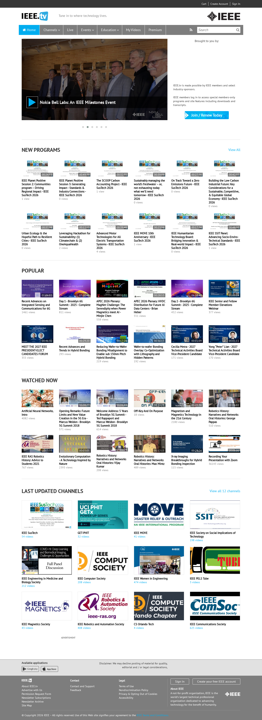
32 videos (83, 536)
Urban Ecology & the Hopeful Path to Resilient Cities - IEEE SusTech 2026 (37, 238)
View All (234, 150)
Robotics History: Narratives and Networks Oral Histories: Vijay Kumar (111, 461)
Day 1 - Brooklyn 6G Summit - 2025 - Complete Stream (75, 304)
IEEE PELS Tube (199, 578)
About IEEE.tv (30, 686)
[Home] (35, 16)
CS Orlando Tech (144, 624)
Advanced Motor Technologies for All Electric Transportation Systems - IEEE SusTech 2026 (110, 240)
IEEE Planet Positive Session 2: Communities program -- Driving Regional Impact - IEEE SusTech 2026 (36, 188)
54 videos (27, 536)
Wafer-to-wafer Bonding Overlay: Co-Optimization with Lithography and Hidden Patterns (149, 352)
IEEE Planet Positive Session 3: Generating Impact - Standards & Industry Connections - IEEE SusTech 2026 (72, 188)
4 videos (139, 628)
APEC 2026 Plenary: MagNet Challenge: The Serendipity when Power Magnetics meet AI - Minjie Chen (111, 308)
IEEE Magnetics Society (36, 624)
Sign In (236, 4)
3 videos (195, 582)
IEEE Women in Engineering (151, 578)
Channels (50, 30)
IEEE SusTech (30, 533)
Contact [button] (74, 680)
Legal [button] (122, 680)
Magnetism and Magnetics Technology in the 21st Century (186, 414)
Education (108, 30)
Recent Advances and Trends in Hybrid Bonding (74, 348)
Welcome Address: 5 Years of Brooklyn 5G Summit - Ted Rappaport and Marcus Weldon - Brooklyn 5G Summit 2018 (112, 418)
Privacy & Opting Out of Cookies (138, 694)
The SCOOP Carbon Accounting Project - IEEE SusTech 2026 (111, 184)
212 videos (28, 586)
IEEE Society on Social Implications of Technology (213, 534)
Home (31, 30)
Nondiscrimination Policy (133, 690)
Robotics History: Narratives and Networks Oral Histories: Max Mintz (149, 460)
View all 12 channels (225, 491)
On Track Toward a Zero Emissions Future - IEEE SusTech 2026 (185, 184)
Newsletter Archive (33, 701)
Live (70, 30)
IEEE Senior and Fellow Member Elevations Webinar (223, 304)
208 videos (84, 582)
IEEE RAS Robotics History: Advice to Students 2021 (33, 460)
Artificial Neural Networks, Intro (37, 412)
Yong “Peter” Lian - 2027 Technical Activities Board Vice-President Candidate (224, 350)
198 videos (196, 540)
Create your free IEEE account (216, 681)
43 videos (27, 628)
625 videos (196, 628)
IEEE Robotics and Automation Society (101, 624)
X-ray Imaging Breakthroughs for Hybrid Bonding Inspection (186, 460)
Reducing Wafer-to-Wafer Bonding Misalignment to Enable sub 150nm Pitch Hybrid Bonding (111, 352)
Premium (155, 30)
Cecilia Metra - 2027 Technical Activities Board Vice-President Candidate (187, 350)
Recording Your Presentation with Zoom (223, 458)
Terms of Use (126, 686)
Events (86, 30)
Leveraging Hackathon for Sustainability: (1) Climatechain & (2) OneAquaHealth (74, 238)
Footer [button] (25, 680)
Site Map (27, 705)
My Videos (133, 30)
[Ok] (238, 30)
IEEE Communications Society (208, 624)
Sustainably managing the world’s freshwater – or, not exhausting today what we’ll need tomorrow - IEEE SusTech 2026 (149, 190)
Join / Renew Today (206, 115)
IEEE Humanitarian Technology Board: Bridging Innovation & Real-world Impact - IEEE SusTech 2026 (186, 240)
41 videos (139, 536)
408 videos (84, 628)
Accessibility (126, 697)
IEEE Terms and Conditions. (153, 715)
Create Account (219, 4)
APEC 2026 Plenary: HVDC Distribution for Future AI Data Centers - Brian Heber (149, 306)
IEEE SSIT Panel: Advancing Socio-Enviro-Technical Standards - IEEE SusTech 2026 (224, 238)
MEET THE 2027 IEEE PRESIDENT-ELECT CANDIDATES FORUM (35, 350)
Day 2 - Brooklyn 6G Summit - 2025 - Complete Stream (187, 304)
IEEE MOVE (140, 533)
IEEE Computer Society (91, 578)
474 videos (140, 582)
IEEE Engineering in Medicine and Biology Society (42, 580)
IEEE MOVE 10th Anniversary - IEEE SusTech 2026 (144, 236)
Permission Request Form (36, 694)
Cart (204, 4)
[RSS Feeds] (191, 30)
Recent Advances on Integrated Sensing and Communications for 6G (36, 304)
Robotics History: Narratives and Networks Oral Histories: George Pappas (223, 416)
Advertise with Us (32, 690)
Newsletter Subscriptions (36, 697)
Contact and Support (82, 686)
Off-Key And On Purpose (148, 411)
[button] (83, 127)
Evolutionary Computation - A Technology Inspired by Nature (75, 460)
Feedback (75, 690)
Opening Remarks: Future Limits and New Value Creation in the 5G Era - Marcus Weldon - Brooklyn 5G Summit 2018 (74, 418)
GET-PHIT (83, 533)
